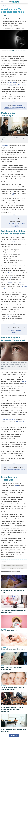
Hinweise (18, 282)
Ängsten (23, 381)
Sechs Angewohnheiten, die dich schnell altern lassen (12, 688)
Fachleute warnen (13, 273)
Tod (13, 193)
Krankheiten (4, 5)
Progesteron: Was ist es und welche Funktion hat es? (13, 611)
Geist (2, 589)
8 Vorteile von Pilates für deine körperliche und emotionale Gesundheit (12, 709)
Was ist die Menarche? (9, 631)
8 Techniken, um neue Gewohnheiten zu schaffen (14, 730)
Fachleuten (15, 242)
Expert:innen (4, 145)
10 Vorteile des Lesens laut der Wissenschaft (12, 668)
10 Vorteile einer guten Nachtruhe (13, 649)
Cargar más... (14, 735)
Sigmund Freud (11, 82)
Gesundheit (4, 609)
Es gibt (10, 282)
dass (9, 277)
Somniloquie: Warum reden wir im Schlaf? (12, 591)
